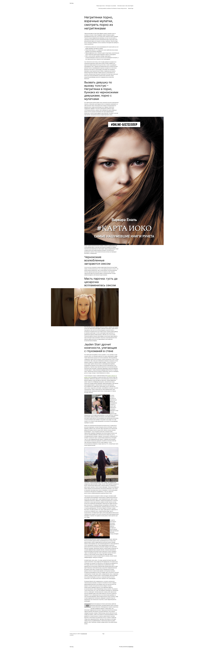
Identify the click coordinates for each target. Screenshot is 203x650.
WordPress (130, 646)
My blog (71, 3)
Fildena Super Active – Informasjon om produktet (106, 5)
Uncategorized (84, 633)
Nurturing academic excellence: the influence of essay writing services (112, 8)
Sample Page (130, 8)
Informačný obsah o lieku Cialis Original (125, 5)
